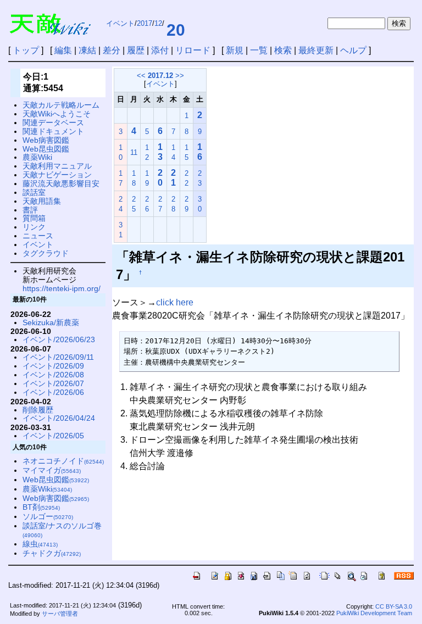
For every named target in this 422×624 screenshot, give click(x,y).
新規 (234, 50)
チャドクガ (52, 553)
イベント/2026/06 (53, 392)
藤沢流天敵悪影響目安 (61, 183)
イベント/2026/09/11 (58, 357)
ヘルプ (353, 50)
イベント (120, 23)
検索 (283, 50)
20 (175, 30)
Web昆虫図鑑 (46, 148)
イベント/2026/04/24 (59, 418)
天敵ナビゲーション (57, 174)
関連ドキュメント (53, 131)
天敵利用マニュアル (57, 165)
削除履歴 (38, 409)
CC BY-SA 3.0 (393, 606)
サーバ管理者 (60, 613)
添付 (160, 50)
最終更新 (316, 50)
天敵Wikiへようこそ (57, 113)
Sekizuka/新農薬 (51, 322)
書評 (30, 209)
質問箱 (34, 218)
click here (174, 302)
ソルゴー (48, 516)
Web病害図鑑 (46, 140)
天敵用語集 (42, 201)
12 (158, 23)
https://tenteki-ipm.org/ (62, 288)
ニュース (38, 235)
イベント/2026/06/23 (59, 339)
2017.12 (160, 75)
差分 (111, 50)
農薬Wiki (37, 157)
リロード (192, 50)
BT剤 (41, 507)
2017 (144, 23)
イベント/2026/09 (53, 365)
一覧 (259, 50)
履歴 (136, 50)
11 (133, 152)
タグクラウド (46, 253)
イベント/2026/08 (53, 374)
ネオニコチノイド (63, 460)
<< (141, 75)
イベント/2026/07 (53, 383)
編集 (63, 50)
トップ (26, 50)
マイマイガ (52, 470)
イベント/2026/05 (53, 435)
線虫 (40, 543)
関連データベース (53, 122)
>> (179, 75)
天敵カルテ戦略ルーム (61, 105)
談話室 (34, 192)
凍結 (87, 50)
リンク (34, 226)
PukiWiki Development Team (374, 613)
